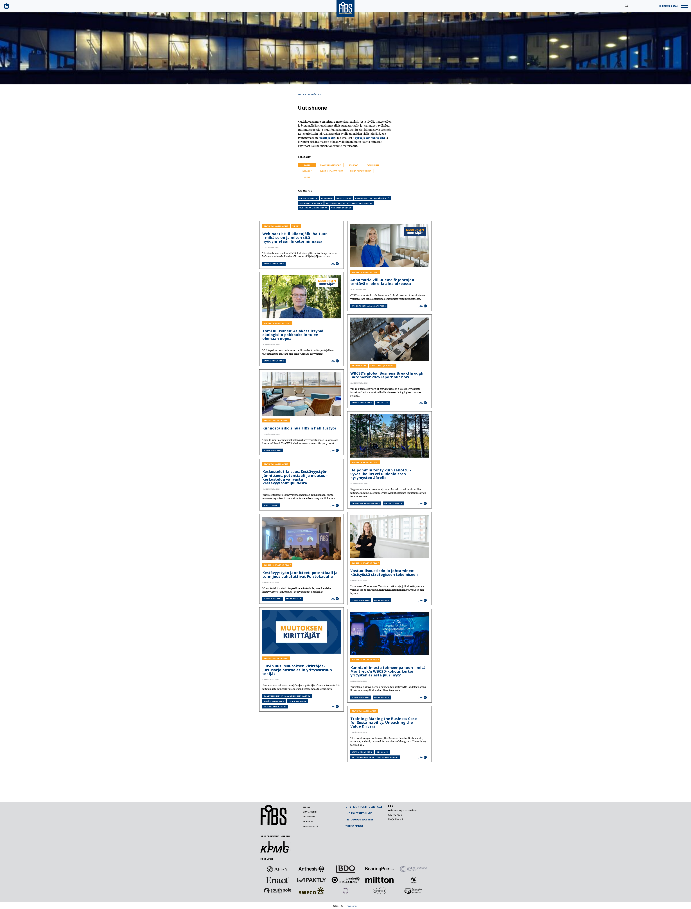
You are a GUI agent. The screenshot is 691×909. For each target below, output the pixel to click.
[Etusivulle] (273, 824)
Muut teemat (344, 198)
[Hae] (626, 6)
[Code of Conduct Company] (413, 869)
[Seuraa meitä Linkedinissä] (6, 6)
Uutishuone (309, 816)
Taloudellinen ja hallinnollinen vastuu (349, 203)
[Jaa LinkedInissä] (337, 263)
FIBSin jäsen (327, 138)
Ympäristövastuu (341, 208)
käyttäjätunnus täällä (369, 138)
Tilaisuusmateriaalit (330, 165)
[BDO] (345, 869)
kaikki (307, 165)
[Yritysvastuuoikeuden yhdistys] (413, 890)
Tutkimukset (373, 165)
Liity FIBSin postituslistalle (364, 806)
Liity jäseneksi (310, 812)
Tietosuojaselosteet (359, 819)
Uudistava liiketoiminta (313, 208)
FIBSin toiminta (308, 198)
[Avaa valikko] (684, 6)
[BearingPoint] (379, 869)
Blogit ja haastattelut (331, 171)
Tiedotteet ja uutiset (360, 171)
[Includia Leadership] (345, 879)
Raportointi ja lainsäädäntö (372, 198)
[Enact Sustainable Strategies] (277, 879)
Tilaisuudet (309, 821)
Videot (307, 177)
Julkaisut (307, 171)
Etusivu (302, 94)
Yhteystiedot (354, 826)
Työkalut (353, 165)
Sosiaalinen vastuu (310, 203)
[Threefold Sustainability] (379, 890)
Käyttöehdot (352, 906)
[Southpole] (277, 890)
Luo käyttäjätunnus (359, 813)
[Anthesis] (311, 869)
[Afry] (277, 869)
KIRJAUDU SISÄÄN (668, 6)
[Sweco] (311, 890)
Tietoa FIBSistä (310, 826)
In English (327, 198)
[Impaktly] (311, 879)
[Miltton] (379, 879)
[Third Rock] (345, 890)
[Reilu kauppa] (413, 879)
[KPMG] (275, 852)
